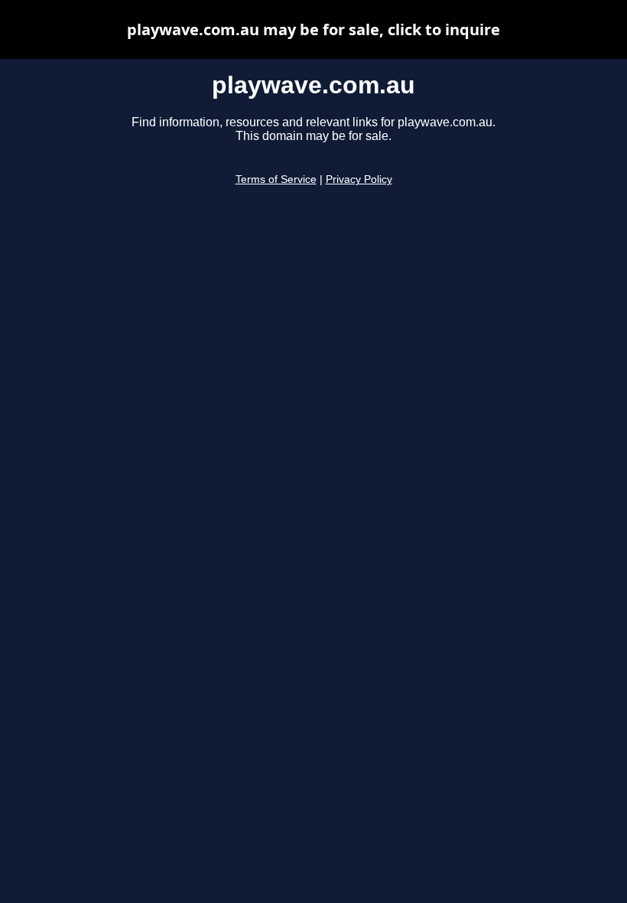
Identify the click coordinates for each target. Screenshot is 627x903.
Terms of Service (276, 179)
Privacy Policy (359, 179)
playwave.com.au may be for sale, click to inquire (313, 29)
